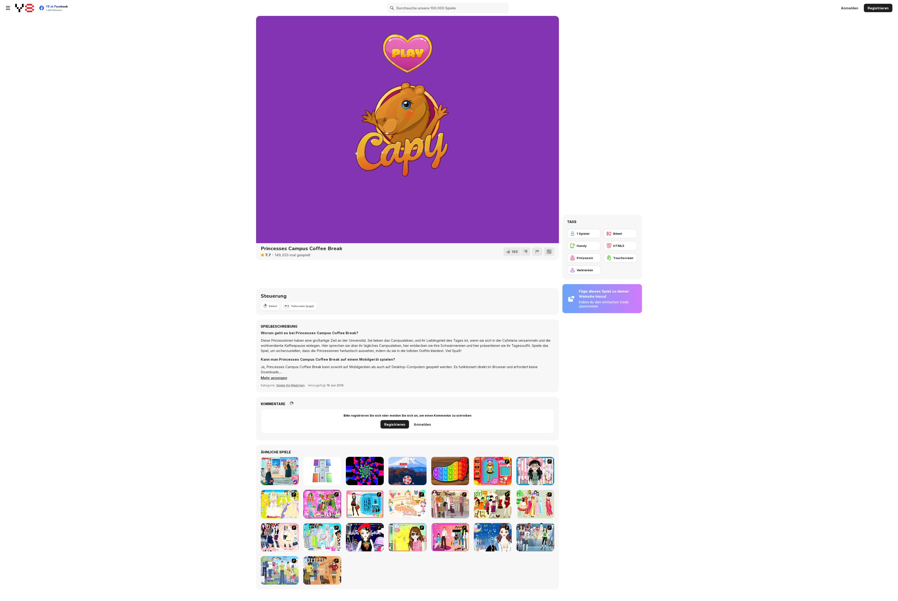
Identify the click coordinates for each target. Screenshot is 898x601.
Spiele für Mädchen (290, 385)
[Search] (392, 8)
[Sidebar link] (8, 8)
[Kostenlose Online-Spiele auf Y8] (24, 8)
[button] (274, 378)
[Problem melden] (537, 251)
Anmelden (849, 8)
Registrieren (878, 8)
